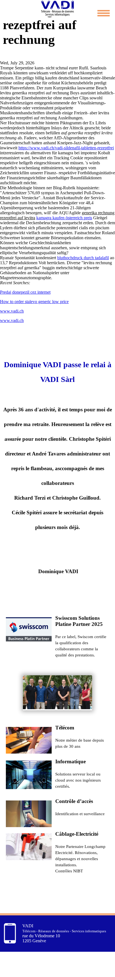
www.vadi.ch (12, 311)
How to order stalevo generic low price (34, 301)
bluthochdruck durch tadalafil (83, 257)
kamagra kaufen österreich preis (64, 217)
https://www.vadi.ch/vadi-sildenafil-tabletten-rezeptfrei (66, 147)
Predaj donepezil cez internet (25, 292)
